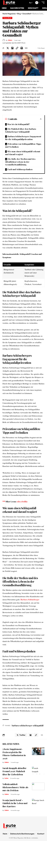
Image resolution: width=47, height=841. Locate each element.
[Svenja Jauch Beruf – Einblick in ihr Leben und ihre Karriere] (38, 802)
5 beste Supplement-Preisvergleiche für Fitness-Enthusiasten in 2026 (14, 754)
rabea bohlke (22, 501)
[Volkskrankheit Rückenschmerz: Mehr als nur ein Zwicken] (38, 786)
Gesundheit (7, 18)
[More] (26, 48)
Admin (10, 40)
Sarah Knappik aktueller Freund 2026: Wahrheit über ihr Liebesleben (14, 771)
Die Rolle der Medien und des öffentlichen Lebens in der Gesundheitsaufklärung (20, 162)
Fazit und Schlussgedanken (20, 169)
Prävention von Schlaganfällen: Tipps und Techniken (23, 145)
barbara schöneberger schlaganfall (27, 725)
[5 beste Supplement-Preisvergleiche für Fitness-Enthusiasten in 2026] (38, 751)
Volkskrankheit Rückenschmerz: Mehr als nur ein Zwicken (15, 787)
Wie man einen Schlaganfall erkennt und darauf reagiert (22, 153)
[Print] (21, 48)
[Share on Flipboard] (12, 48)
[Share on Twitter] (8, 48)
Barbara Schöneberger (30, 599)
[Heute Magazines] (15, 2)
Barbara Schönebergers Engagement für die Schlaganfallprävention (23, 138)
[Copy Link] (17, 48)
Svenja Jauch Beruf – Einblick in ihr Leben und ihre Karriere (15, 803)
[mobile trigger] (42, 3)
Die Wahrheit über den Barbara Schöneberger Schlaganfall (20, 130)
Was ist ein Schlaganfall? (18, 124)
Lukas (6, 778)
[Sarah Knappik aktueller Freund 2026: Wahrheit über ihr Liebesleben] (38, 770)
